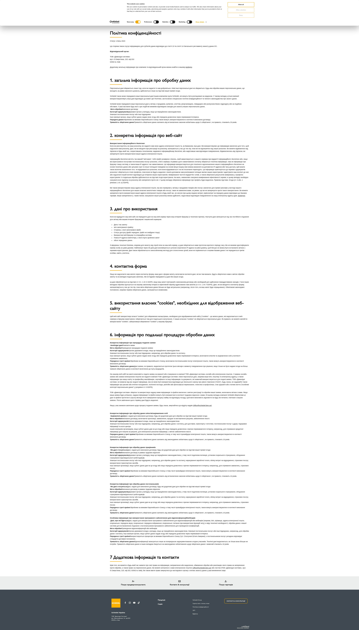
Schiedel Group (197, 600)
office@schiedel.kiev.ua (202, 405)
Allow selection (241, 10)
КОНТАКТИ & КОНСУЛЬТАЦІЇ (236, 601)
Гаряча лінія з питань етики (201, 603)
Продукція (161, 600)
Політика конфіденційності (201, 607)
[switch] (156, 21)
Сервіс (160, 604)
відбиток (241, 196)
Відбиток (195, 614)
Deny (241, 15)
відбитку (189, 67)
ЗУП (194, 610)
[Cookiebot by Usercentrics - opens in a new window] (114, 22)
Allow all (241, 4)
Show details (200, 22)
